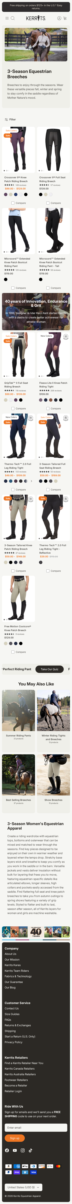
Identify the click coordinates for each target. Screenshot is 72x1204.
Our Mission (12, 959)
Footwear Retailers (16, 1080)
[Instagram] (23, 1150)
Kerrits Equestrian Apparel (27, 1196)
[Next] (31, 481)
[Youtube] (15, 1150)
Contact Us (12, 1008)
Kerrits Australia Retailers (20, 1074)
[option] (36, 931)
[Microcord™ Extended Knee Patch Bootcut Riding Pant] (18, 231)
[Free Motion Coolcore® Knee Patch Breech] (18, 599)
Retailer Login (13, 1091)
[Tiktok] (30, 1150)
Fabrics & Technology (18, 976)
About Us (10, 954)
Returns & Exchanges (18, 1025)
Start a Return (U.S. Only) (20, 1036)
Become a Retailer (16, 1085)
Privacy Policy (13, 1042)
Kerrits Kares (13, 965)
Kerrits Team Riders (17, 970)
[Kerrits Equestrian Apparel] (36, 18)
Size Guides (12, 1014)
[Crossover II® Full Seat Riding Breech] (53, 150)
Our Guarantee (14, 982)
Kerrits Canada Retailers (19, 1068)
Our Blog (10, 987)
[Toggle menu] (7, 18)
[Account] (57, 18)
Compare (21, 203)
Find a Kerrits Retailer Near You (24, 1063)
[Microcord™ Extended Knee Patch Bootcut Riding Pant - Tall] (53, 231)
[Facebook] (7, 1150)
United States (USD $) (21, 1187)
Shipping (10, 1031)
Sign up (14, 1138)
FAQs (8, 1019)
